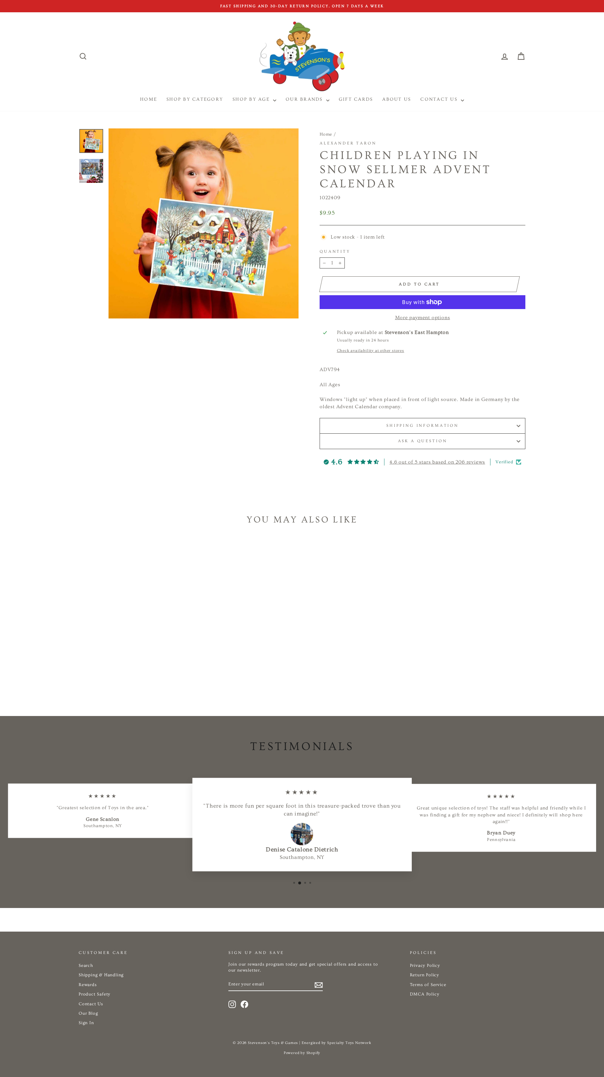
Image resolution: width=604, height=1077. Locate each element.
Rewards (88, 984)
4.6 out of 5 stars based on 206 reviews (437, 462)
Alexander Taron (348, 143)
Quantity (335, 251)
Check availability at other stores (370, 350)
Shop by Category (194, 99)
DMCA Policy (424, 994)
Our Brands (305, 99)
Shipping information (422, 425)
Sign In (86, 1022)
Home (326, 134)
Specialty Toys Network (349, 1043)
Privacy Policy (425, 965)
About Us (396, 99)
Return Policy (424, 975)
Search (86, 965)
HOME (148, 99)
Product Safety (94, 994)
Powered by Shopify (302, 1053)
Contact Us (439, 99)
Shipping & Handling (101, 975)
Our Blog (88, 1013)
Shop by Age (251, 99)
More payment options (422, 317)
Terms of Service (428, 984)
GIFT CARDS (356, 99)
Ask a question (422, 441)
